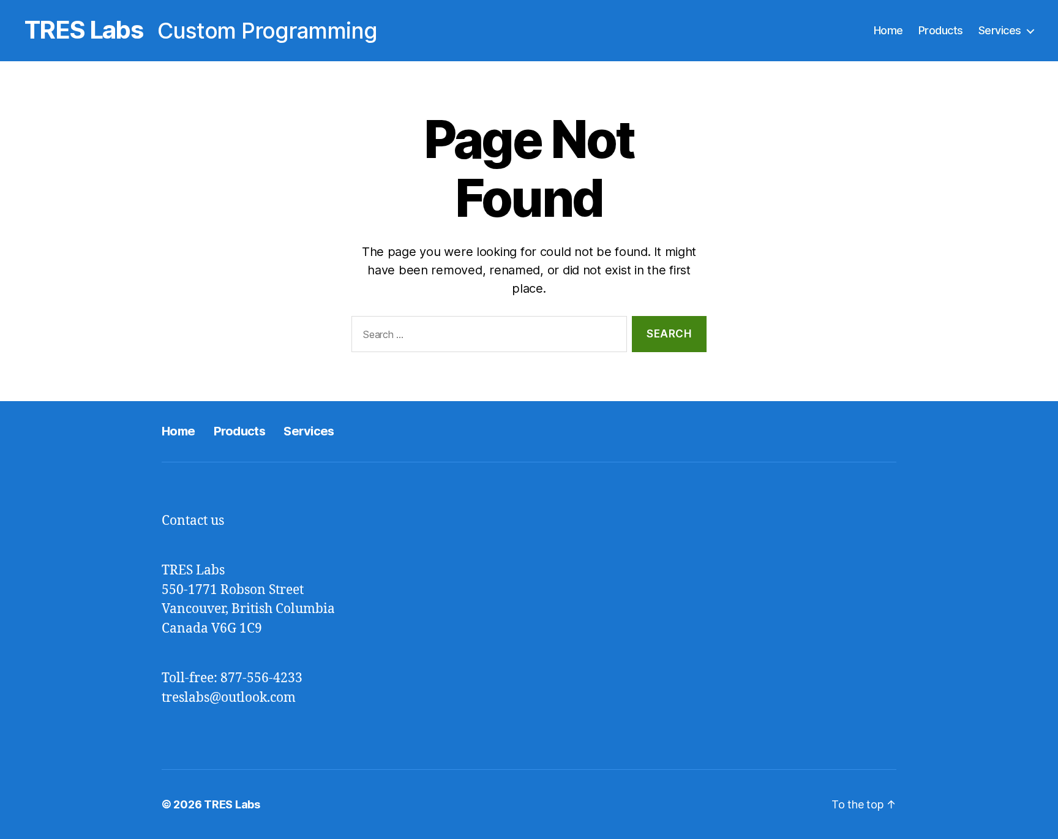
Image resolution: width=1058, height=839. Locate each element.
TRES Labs (83, 30)
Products (940, 30)
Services (999, 30)
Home (888, 30)
